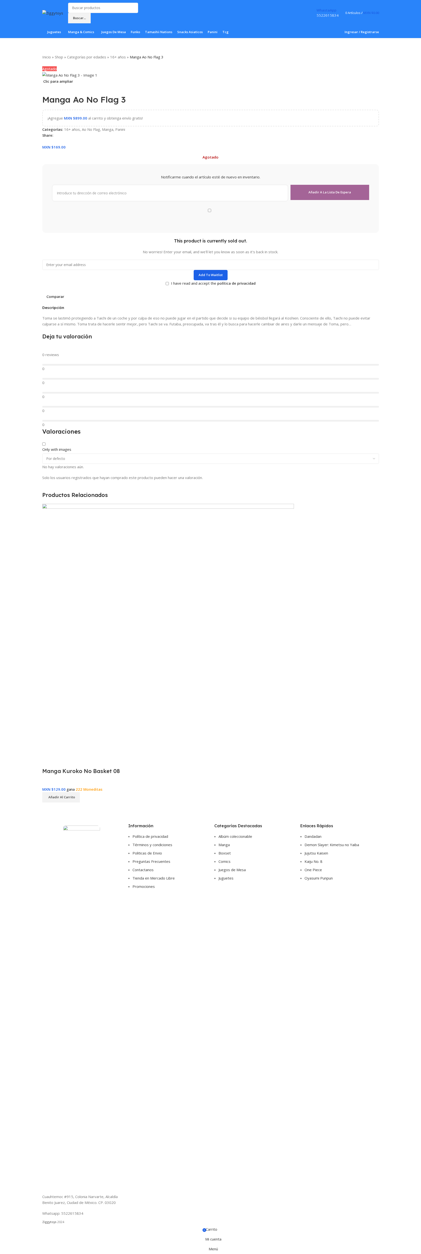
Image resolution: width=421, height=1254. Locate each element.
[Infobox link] (210, 19)
